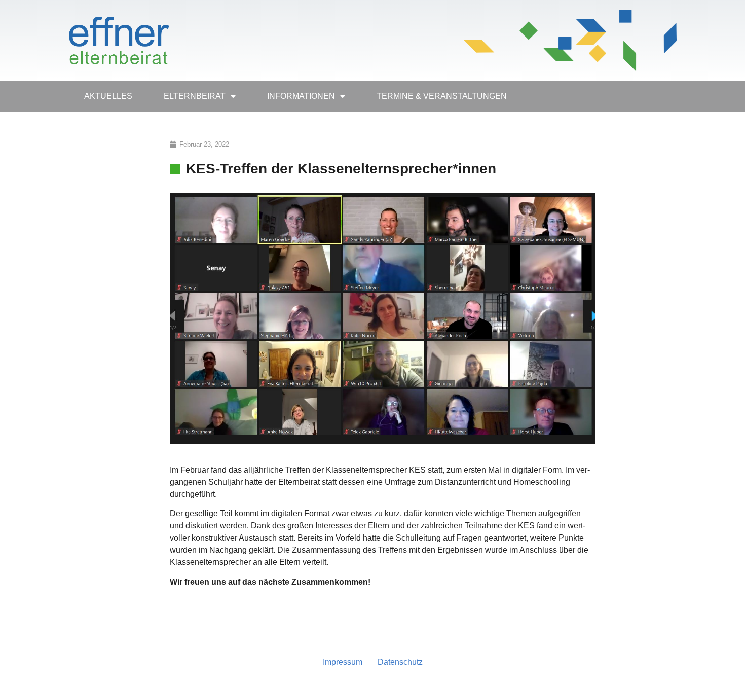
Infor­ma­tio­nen (301, 96)
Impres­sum (342, 662)
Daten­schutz (400, 662)
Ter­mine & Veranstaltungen (442, 96)
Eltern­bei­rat (195, 96)
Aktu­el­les (108, 96)
